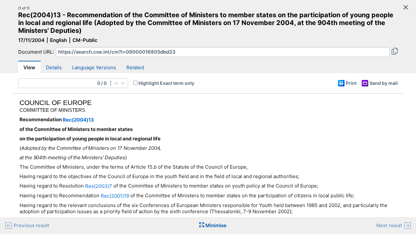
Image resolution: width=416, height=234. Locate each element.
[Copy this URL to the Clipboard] (395, 52)
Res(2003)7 (98, 186)
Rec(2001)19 (115, 196)
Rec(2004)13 (78, 120)
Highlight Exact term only (166, 83)
